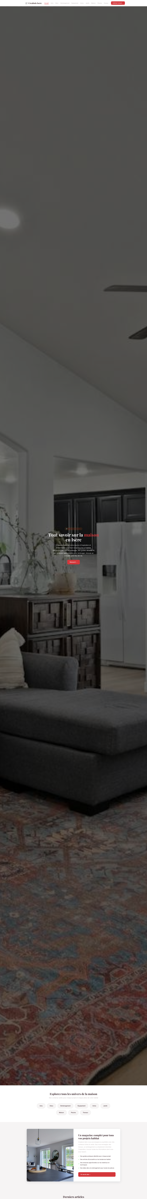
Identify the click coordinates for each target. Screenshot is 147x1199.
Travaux (106, 3)
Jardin (87, 3)
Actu (52, 3)
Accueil (46, 3)
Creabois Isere (33, 3)
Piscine (100, 3)
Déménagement (64, 3)
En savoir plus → (86, 1174)
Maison (93, 3)
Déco (56, 3)
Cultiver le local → (118, 3)
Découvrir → (73, 562)
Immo (82, 3)
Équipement (74, 3)
